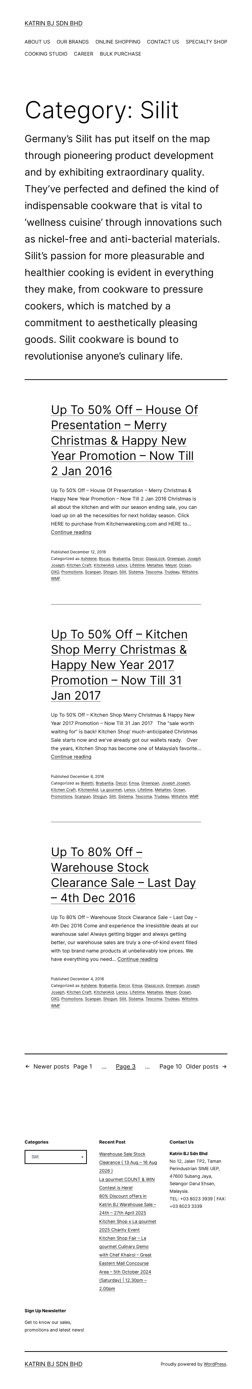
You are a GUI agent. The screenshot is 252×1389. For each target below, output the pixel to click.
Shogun (110, 571)
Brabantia (121, 558)
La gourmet (111, 789)
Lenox (121, 565)
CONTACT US (163, 42)
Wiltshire (190, 571)
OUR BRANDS (73, 42)
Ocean (185, 565)
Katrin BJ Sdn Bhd (53, 23)
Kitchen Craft (79, 565)
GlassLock (155, 558)
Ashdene (89, 558)
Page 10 (170, 1066)
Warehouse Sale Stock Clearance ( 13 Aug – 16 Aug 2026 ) (128, 1162)
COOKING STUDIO (46, 54)
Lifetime (137, 565)
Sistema (135, 571)
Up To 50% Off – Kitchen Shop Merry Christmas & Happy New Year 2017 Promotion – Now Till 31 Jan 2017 (119, 665)
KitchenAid (104, 565)
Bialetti (87, 783)
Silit (122, 571)
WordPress (215, 1364)
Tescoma (153, 571)
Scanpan (93, 571)
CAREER (83, 54)
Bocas (104, 558)
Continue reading (71, 532)
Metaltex (155, 565)
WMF (55, 578)
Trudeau (171, 571)
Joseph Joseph (175, 783)
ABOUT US (37, 42)
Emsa (134, 783)
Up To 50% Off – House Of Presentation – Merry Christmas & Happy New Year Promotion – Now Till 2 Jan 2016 (124, 440)
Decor (137, 558)
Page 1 (82, 1066)
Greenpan (176, 558)
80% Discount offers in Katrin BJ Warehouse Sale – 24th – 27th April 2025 (127, 1204)
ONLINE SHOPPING (118, 42)
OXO (55, 571)
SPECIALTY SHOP (206, 42)
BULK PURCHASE (120, 54)
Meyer (171, 565)
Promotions (72, 571)
